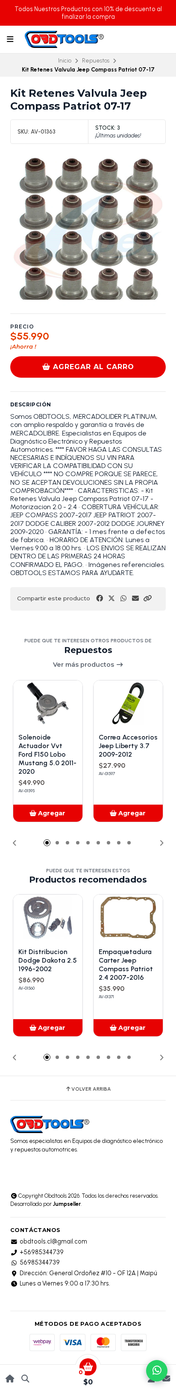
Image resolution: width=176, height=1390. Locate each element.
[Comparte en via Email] (135, 598)
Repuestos (95, 60)
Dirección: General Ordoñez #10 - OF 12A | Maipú (88, 1273)
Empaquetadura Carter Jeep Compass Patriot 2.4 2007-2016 (126, 964)
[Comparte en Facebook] (99, 598)
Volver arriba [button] (91, 1089)
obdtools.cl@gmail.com (53, 1241)
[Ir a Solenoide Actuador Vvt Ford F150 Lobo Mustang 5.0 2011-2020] (47, 703)
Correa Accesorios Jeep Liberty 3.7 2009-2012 (128, 745)
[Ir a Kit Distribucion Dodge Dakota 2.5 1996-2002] (47, 918)
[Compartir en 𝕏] (111, 598)
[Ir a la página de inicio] (10, 1379)
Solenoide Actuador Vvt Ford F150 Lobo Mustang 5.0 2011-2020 (47, 754)
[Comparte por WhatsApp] (123, 598)
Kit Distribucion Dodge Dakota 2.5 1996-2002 (47, 960)
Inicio (64, 60)
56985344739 (40, 1262)
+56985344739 (42, 1252)
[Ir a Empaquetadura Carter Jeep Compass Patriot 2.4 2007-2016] (128, 918)
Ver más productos (84, 665)
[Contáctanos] (166, 1379)
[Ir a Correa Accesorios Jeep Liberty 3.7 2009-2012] (128, 703)
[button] (147, 598)
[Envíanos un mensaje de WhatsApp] (156, 1370)
